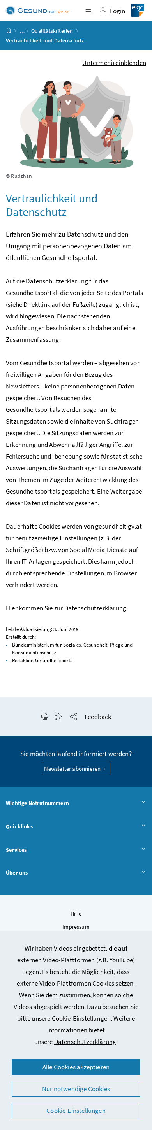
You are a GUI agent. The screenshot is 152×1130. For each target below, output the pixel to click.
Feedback (98, 717)
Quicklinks (19, 826)
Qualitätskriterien (52, 30)
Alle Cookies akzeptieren (76, 1067)
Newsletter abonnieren (73, 768)
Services (16, 849)
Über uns (17, 872)
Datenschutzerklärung (85, 1041)
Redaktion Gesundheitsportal (43, 660)
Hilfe (76, 913)
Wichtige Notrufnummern (37, 803)
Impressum (76, 926)
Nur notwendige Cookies (76, 1088)
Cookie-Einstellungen (81, 1018)
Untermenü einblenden (114, 62)
